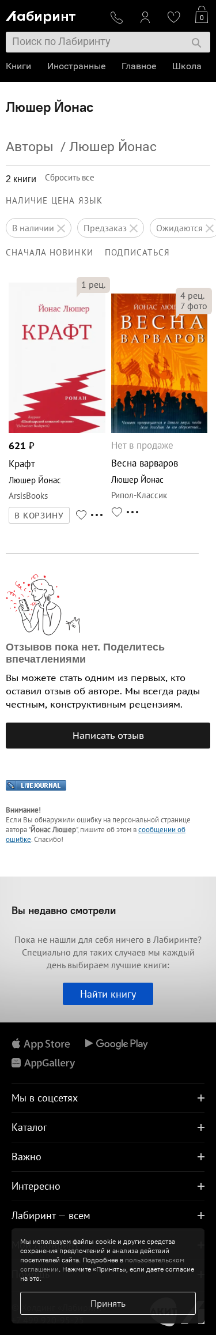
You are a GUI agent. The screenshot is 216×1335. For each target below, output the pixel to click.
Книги (18, 66)
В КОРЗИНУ (39, 515)
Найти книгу (108, 994)
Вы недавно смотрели (64, 910)
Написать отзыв (108, 735)
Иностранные (76, 66)
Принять (108, 1303)
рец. (93, 284)
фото (193, 305)
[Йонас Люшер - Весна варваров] (159, 429)
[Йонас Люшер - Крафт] (57, 429)
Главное (139, 66)
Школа (187, 66)
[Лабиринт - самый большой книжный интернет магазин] (53, 15)
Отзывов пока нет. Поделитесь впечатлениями (85, 653)
